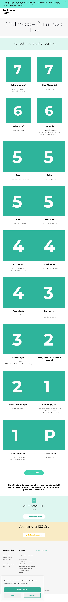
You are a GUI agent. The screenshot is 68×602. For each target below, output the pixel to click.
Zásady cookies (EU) (41, 550)
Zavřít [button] (13, 595)
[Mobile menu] (64, 11)
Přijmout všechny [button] (22, 589)
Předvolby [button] (32, 595)
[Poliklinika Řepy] (8, 12)
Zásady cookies (25, 583)
